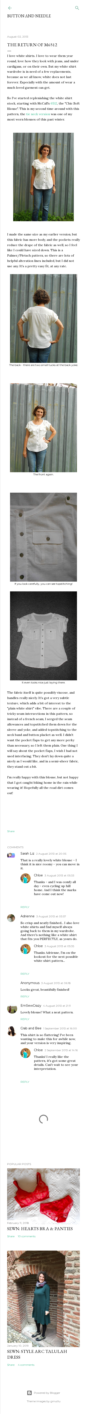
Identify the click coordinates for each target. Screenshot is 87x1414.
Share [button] (10, 831)
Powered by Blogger (47, 1392)
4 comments (26, 1364)
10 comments (26, 1236)
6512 (54, 103)
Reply (25, 907)
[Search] (77, 7)
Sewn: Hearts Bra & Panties (40, 1228)
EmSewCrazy (31, 1006)
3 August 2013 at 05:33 (59, 875)
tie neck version (38, 114)
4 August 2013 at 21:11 (57, 1005)
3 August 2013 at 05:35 (59, 946)
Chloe (38, 875)
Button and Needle (29, 15)
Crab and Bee (31, 1028)
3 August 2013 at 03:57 (51, 916)
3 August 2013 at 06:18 (56, 983)
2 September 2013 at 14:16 (61, 1050)
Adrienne (28, 916)
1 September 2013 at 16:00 (60, 1028)
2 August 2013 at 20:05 (51, 853)
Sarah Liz (27, 854)
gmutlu (55, 1401)
